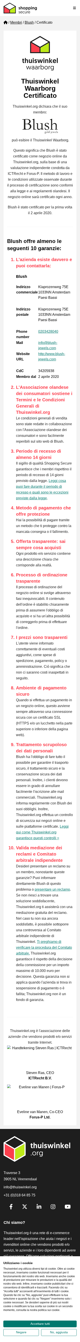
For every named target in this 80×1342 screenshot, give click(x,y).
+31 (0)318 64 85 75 (19, 1195)
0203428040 (48, 331)
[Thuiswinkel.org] (20, 8)
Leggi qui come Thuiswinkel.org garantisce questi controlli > (42, 832)
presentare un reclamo (52, 889)
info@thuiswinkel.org (20, 1187)
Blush (29, 22)
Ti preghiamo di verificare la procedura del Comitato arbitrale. (44, 947)
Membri (16, 22)
